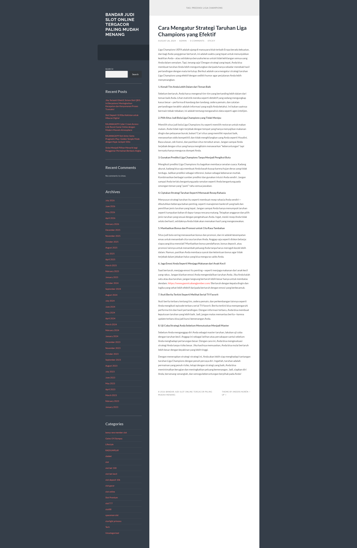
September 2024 (113, 289)
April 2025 (110, 259)
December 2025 (112, 230)
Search (109, 69)
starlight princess (113, 521)
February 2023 (112, 401)
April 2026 (110, 218)
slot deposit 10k (112, 480)
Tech (107, 527)
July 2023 (110, 371)
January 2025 (111, 277)
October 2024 (112, 283)
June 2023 (110, 377)
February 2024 (112, 330)
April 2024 (110, 318)
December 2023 (112, 342)
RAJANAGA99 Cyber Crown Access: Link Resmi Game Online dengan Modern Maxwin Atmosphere (122, 127)
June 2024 (110, 306)
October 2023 (112, 354)
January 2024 (111, 336)
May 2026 (110, 212)
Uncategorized (112, 533)
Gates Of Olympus (113, 438)
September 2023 (113, 359)
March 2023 (111, 395)
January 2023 (111, 407)
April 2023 (110, 389)
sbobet (108, 456)
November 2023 (112, 348)
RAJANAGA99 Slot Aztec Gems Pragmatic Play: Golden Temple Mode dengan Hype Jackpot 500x (122, 139)
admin (183, 41)
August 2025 (111, 247)
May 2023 (110, 383)
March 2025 (111, 265)
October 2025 (112, 241)
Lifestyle (109, 444)
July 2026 (110, 200)
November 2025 (112, 236)
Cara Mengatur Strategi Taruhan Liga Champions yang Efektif (202, 30)
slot (107, 462)
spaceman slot (112, 515)
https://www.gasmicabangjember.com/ (189, 283)
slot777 (109, 503)
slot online (110, 491)
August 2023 (111, 365)
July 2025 (110, 253)
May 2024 (110, 312)
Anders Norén (240, 392)
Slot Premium (111, 497)
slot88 (108, 509)
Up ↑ (224, 395)
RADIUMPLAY (112, 450)
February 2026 (112, 224)
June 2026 (110, 206)
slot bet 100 (111, 468)
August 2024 (111, 295)
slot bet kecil (111, 474)
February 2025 (112, 271)
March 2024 (111, 324)
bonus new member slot (116, 432)
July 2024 (110, 300)
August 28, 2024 (167, 41)
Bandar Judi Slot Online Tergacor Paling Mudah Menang (122, 24)
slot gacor (109, 485)
